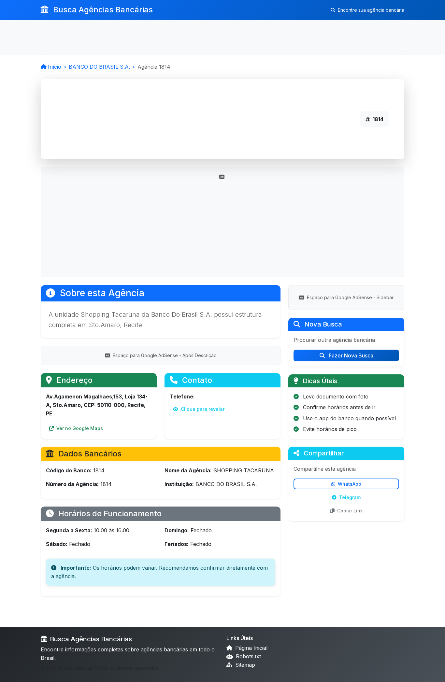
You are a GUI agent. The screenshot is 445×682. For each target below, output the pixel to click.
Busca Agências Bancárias (102, 9)
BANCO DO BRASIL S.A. (99, 66)
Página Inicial (250, 648)
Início (54, 66)
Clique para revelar (201, 409)
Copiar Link (350, 510)
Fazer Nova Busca (350, 355)
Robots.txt (247, 656)
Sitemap (244, 664)
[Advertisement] (222, 226)
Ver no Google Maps (79, 428)
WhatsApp (349, 484)
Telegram (350, 497)
